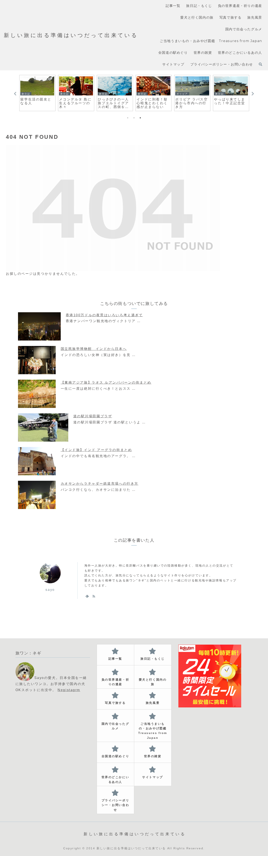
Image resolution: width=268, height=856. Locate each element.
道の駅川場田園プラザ (92, 416)
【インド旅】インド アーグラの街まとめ (96, 450)
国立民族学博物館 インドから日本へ (94, 349)
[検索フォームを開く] (260, 64)
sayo (50, 589)
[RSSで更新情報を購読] (94, 596)
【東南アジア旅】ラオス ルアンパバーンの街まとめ (106, 382)
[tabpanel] (37, 93)
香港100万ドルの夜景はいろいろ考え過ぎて (104, 315)
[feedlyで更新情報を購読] (87, 596)
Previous (15, 94)
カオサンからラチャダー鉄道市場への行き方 (99, 483)
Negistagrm (69, 690)
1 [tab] (128, 118)
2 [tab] (134, 118)
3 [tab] (140, 118)
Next (253, 94)
